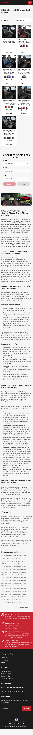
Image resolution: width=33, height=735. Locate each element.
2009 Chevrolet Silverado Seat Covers (13, 597)
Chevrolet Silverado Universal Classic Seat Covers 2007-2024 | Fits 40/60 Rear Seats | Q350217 (24, 72)
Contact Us (5, 660)
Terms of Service (7, 678)
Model (5, 168)
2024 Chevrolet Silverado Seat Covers (13, 556)
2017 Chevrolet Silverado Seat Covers (13, 575)
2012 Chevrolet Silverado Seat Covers (13, 588)
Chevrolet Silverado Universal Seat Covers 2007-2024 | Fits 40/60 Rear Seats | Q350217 (9, 72)
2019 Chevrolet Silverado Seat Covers (13, 569)
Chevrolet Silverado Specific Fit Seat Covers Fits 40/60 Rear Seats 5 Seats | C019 (24, 103)
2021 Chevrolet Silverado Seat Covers (13, 564)
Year (5, 175)
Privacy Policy (6, 676)
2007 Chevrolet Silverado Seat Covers (13, 602)
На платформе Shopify (22, 726)
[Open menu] (30, 3)
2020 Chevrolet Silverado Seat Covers (13, 567)
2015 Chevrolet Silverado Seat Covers (13, 580)
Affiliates (4, 662)
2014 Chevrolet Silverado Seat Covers (13, 583)
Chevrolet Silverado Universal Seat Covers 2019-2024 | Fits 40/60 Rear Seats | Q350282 (8, 103)
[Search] (17, 3)
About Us (4, 658)
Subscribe (26, 708)
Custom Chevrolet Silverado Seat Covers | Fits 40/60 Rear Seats (8, 41)
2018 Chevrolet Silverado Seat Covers (13, 572)
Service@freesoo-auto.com (15, 687)
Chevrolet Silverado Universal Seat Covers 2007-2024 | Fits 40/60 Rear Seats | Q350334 (9, 133)
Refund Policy (6, 674)
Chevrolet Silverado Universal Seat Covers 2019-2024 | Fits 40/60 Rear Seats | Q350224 (24, 42)
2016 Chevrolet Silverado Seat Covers (13, 577)
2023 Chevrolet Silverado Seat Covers (13, 558)
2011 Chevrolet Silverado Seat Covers (13, 591)
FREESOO (12, 726)
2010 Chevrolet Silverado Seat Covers (13, 594)
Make (5, 160)
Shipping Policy (6, 671)
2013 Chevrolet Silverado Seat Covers (13, 586)
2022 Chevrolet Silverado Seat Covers (13, 561)
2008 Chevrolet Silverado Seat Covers (13, 599)
